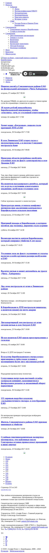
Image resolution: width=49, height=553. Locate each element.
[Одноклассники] (6, 539)
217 (6, 475)
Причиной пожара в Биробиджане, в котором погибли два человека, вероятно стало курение (24, 224)
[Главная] (6, 74)
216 (6, 473)
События (8, 80)
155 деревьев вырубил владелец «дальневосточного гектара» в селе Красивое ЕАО (23, 400)
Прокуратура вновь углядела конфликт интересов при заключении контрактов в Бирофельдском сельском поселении (21, 208)
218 (6, 477)
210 (6, 461)
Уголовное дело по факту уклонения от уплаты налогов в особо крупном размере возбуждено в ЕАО (24, 256)
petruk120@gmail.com (29, 521)
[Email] (6, 545)
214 (6, 469)
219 (6, 479)
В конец (8, 483)
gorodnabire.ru (6, 497)
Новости (8, 78)
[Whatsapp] (6, 543)
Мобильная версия (17, 551)
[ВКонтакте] (6, 537)
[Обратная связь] (6, 541)
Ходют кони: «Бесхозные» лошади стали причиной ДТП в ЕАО (21, 126)
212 (6, 465)
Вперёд (8, 481)
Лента (7, 82)
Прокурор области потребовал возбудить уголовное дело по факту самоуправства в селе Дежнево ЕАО (24, 160)
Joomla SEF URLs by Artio (6, 489)
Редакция (4, 551)
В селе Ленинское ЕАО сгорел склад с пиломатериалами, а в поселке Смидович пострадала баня (21, 143)
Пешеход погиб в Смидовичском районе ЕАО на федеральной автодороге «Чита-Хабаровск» (24, 87)
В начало (8, 457)
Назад (7, 459)
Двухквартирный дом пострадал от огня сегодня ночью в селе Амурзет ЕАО (21, 323)
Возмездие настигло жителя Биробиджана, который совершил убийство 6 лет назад (22, 239)
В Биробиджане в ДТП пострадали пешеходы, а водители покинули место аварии (23, 308)
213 (6, 467)
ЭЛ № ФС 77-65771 (37, 503)
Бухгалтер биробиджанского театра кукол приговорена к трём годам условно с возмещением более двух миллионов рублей (22, 359)
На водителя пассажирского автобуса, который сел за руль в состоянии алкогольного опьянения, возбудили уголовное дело (24, 186)
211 (6, 463)
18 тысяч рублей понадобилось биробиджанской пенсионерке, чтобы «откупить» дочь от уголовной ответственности (24, 110)
